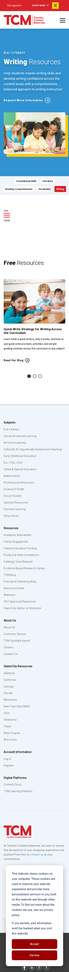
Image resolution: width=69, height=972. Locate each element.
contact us (36, 854)
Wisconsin (10, 739)
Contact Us (10, 653)
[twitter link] (46, 967)
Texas (7, 726)
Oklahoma (10, 719)
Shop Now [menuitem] (38, 5)
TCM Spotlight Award (17, 640)
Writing (60, 189)
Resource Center (14, 588)
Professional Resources (19, 482)
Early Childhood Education (20, 456)
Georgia (9, 686)
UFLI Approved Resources (20, 601)
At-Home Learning (15, 442)
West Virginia (12, 733)
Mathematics (12, 475)
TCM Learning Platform (18, 791)
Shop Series (11, 515)
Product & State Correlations (21, 555)
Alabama (9, 673)
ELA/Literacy (11, 429)
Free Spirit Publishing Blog (20, 581)
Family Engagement (16, 541)
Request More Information (23, 100)
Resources (11, 528)
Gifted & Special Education (20, 469)
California (10, 679)
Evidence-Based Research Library (24, 568)
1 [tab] (29, 376)
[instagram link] (39, 967)
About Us (10, 620)
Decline (34, 955)
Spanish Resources (16, 502)
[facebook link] (24, 967)
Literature (47, 181)
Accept (34, 944)
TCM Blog (10, 574)
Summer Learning (15, 509)
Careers (8, 647)
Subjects (9, 422)
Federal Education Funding (20, 548)
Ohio (7, 713)
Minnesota (10, 699)
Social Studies (13, 495)
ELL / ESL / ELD (13, 462)
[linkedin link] (32, 967)
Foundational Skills (26, 181)
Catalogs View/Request (18, 561)
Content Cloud (12, 784)
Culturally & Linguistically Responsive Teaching (33, 449)
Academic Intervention (17, 535)
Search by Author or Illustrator (22, 608)
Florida (8, 693)
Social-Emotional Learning (20, 436)
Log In (7, 758)
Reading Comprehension (18, 189)
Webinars (9, 594)
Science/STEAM (14, 489)
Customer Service (15, 634)
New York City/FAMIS (17, 706)
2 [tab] (34, 376)
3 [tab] (40, 376)
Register (9, 765)
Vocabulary (44, 189)
